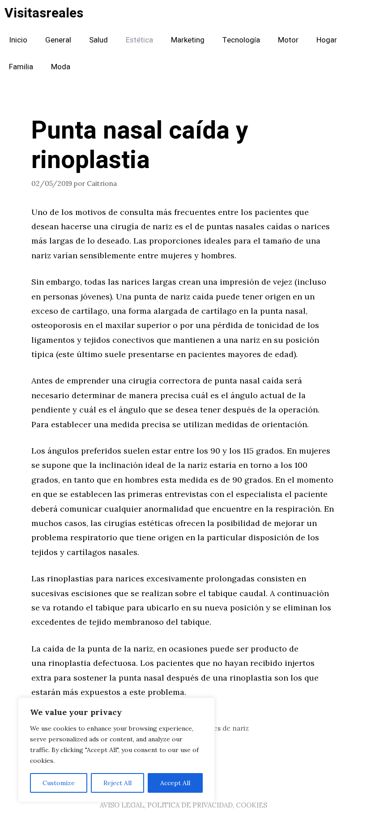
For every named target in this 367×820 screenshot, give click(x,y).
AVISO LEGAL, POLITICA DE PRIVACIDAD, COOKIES (183, 805)
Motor (288, 40)
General (58, 40)
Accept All (175, 783)
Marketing (188, 40)
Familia (21, 66)
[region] (116, 750)
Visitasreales (43, 13)
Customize (59, 783)
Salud (98, 40)
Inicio (18, 40)
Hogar (326, 40)
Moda (60, 66)
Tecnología (241, 40)
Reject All (117, 783)
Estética (139, 40)
